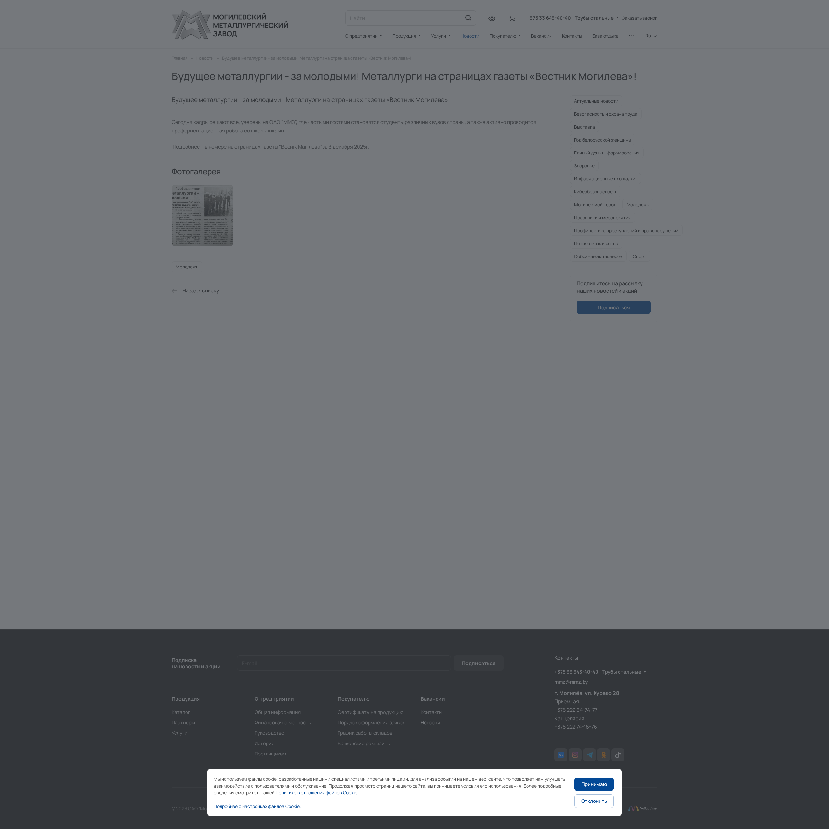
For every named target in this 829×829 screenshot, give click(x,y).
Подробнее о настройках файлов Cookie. (257, 806)
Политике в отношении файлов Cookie (316, 792)
